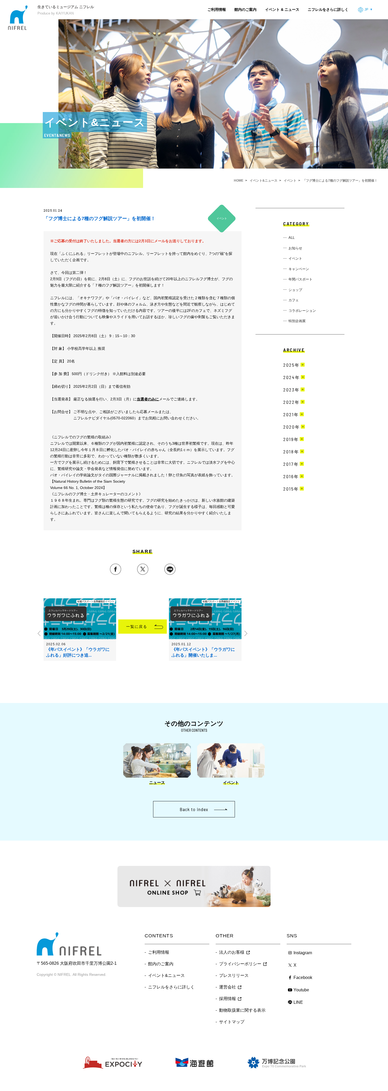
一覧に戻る (137, 626)
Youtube (301, 990)
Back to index (194, 809)
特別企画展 (297, 321)
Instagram (303, 953)
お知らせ (295, 248)
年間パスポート (300, 279)
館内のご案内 (245, 9)
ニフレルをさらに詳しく (328, 9)
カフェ (293, 300)
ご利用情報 (216, 9)
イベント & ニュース (282, 9)
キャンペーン (298, 269)
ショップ (295, 290)
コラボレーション (302, 311)
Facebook (303, 977)
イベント (295, 258)
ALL (291, 238)
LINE (298, 1002)
